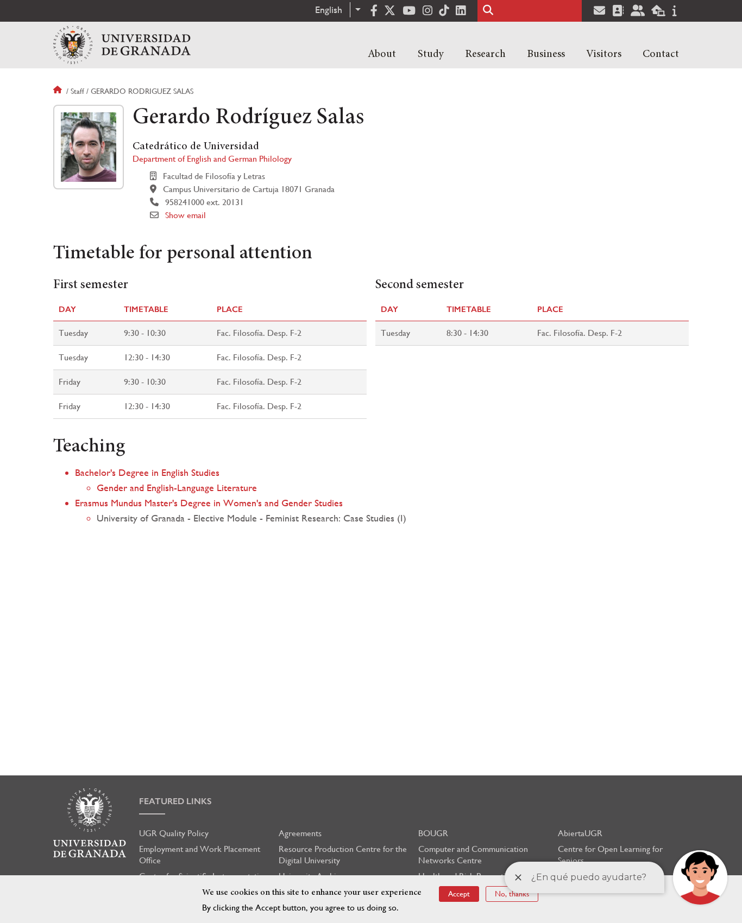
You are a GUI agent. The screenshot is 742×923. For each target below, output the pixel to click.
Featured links (175, 801)
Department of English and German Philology (212, 159)
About (382, 54)
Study (431, 54)
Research (485, 54)
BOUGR (433, 833)
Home (58, 91)
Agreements (300, 833)
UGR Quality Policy (174, 833)
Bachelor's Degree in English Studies (147, 472)
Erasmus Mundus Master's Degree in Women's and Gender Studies (209, 502)
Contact (661, 54)
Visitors (603, 54)
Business (546, 54)
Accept (459, 893)
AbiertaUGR (580, 833)
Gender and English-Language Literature (177, 487)
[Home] (122, 45)
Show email (185, 215)
